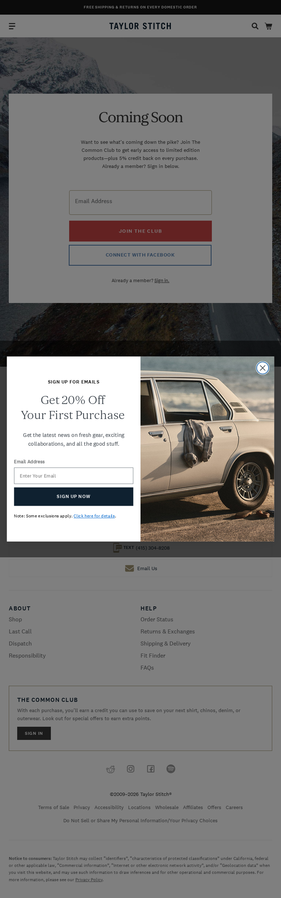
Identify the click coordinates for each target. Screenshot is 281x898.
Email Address (29, 462)
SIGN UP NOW (73, 496)
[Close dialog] (263, 368)
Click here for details (94, 516)
